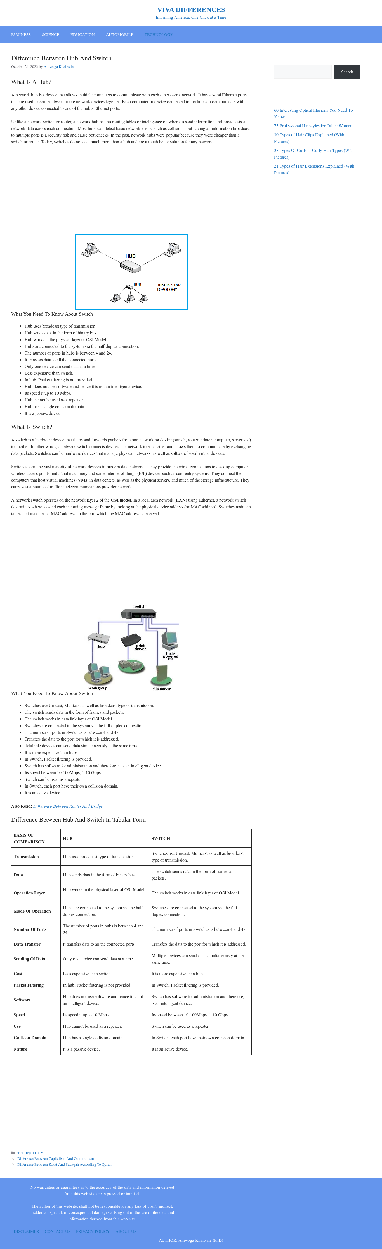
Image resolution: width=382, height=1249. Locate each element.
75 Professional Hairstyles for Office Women (313, 126)
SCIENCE (50, 34)
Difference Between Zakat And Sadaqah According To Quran (64, 1164)
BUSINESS (21, 34)
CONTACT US (57, 1231)
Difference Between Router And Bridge (68, 806)
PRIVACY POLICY (93, 1231)
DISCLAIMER (26, 1231)
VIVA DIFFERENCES (191, 9)
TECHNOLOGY (159, 34)
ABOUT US (125, 1231)
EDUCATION (82, 34)
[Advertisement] (131, 191)
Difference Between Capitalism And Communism (55, 1158)
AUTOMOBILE (119, 34)
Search (347, 72)
